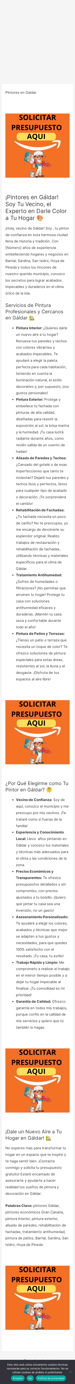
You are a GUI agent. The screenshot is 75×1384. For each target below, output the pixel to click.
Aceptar (18, 1378)
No (30, 1378)
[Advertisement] (37, 39)
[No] (70, 1372)
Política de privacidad (51, 1378)
